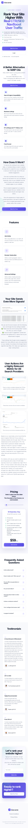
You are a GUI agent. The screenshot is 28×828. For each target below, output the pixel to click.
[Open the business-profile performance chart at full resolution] (14, 419)
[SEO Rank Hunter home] (7, 2)
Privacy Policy (14, 817)
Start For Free (14, 48)
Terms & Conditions (14, 814)
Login (14, 53)
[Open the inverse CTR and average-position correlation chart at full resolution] (14, 399)
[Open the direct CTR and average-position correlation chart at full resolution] (14, 380)
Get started (14, 544)
